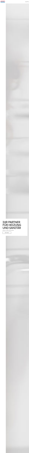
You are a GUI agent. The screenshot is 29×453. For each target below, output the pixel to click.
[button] (26, 1)
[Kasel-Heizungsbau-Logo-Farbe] (3, 2)
